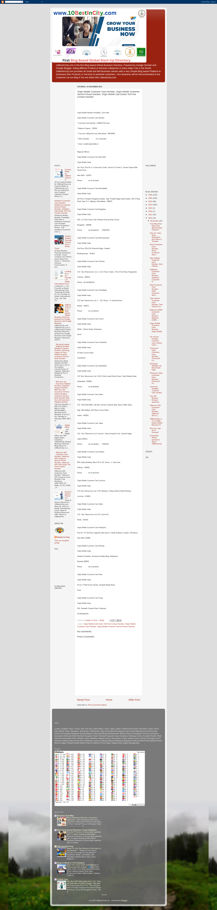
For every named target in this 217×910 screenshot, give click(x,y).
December (154, 221)
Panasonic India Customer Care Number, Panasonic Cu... (156, 378)
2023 (150, 205)
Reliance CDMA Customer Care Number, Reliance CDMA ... (156, 315)
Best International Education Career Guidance (77, 830)
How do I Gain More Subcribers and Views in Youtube (156, 237)
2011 (150, 218)
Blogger (124, 900)
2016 (150, 211)
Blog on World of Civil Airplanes (71, 863)
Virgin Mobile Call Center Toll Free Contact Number (104, 624)
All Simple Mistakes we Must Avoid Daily (155, 367)
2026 (150, 195)
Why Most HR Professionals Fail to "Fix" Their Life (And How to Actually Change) (84, 882)
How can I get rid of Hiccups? (155, 430)
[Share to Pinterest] (120, 620)
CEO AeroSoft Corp (65, 846)
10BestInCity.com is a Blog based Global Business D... (156, 422)
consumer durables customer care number (156, 390)
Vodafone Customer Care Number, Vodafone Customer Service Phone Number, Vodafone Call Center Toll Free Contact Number (63, 207)
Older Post (134, 699)
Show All (104, 894)
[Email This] (111, 620)
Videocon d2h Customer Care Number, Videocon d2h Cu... (155, 410)
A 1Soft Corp (62, 879)
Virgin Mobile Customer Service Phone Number (116, 627)
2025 (150, 198)
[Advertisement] (62, 122)
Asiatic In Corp (63, 537)
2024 (150, 201)
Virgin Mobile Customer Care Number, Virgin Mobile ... (156, 328)
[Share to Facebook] (118, 620)
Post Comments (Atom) (97, 705)
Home (109, 699)
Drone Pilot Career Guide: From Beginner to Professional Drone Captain (82, 866)
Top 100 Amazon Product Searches (154, 399)
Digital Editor (67, 426)
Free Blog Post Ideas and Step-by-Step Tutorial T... (156, 227)
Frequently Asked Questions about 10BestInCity (156, 440)
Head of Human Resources (68, 495)
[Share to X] (115, 620)
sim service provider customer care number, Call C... (156, 341)
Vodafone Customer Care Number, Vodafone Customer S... (154, 276)
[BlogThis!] (113, 620)
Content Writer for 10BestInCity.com (68, 175)
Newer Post (83, 699)
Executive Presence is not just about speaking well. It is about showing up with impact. (84, 833)
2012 (150, 215)
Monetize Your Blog (65, 816)
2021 (150, 208)
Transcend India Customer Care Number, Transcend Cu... (155, 354)
